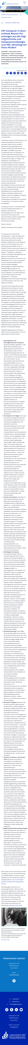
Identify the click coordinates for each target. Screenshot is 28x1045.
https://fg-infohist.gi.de (15, 905)
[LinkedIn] (16, 1009)
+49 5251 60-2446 (14, 975)
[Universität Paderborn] (14, 1035)
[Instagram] (14, 980)
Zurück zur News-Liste (12, 23)
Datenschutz (15, 1001)
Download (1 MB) (5, 939)
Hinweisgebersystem (16, 1004)
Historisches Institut (13, 4)
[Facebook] (11, 1009)
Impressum (15, 999)
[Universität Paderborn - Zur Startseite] (3, 3)
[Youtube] (21, 1009)
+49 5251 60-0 (14, 1027)
